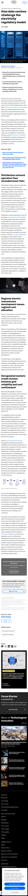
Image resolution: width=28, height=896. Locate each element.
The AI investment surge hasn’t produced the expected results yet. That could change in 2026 (16, 761)
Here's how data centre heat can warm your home (12, 153)
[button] (14, 285)
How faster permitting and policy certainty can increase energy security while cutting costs (17, 769)
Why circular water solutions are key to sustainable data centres (14, 158)
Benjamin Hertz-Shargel (8, 66)
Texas (14, 534)
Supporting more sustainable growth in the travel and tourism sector (13, 743)
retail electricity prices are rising (15, 107)
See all (24, 723)
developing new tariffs (15, 217)
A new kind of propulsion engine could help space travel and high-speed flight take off (17, 776)
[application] (14, 286)
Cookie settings (14, 892)
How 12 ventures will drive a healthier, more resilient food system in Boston (16, 784)
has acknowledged (18, 234)
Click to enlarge (14, 482)
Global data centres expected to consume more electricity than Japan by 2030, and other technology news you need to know (14, 165)
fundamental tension (14, 440)
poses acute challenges (18, 135)
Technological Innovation (11, 8)
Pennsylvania (5, 534)
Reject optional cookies (14, 884)
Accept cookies (14, 571)
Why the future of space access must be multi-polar (16, 753)
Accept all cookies (15, 888)
